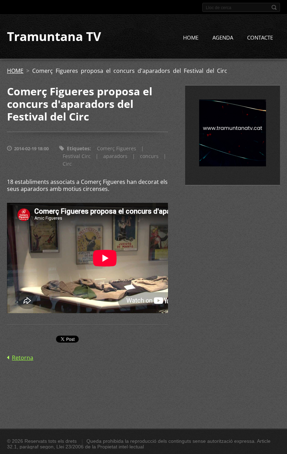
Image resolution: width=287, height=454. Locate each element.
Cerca (274, 7)
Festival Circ (77, 156)
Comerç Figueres (116, 148)
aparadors (115, 156)
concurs (149, 156)
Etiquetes (78, 148)
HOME (190, 37)
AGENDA (222, 37)
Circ (67, 163)
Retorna (22, 358)
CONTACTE (260, 37)
